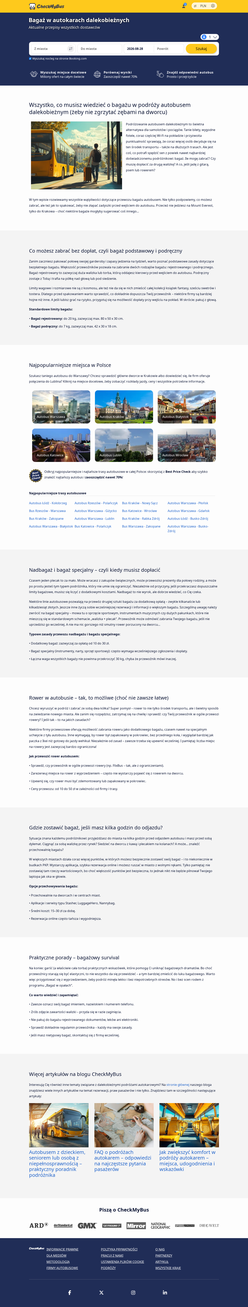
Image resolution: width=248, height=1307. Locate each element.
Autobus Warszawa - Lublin (94, 518)
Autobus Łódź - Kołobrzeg (48, 503)
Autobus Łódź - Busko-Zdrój (188, 518)
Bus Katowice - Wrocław (139, 511)
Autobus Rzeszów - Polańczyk (96, 503)
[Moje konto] (183, 6)
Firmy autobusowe (62, 1268)
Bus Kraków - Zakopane (46, 518)
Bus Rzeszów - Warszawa (47, 511)
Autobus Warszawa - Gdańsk (189, 511)
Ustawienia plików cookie (122, 1262)
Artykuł (162, 1262)
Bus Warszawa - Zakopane (141, 526)
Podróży (108, 1268)
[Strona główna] (46, 6)
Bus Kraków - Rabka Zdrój (141, 518)
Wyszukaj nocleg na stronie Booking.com (59, 58)
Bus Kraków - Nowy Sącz (140, 503)
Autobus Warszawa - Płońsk (188, 503)
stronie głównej (177, 1085)
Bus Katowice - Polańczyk (93, 526)
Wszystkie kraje (168, 1268)
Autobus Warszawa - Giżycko (96, 511)
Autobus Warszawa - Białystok (51, 526)
